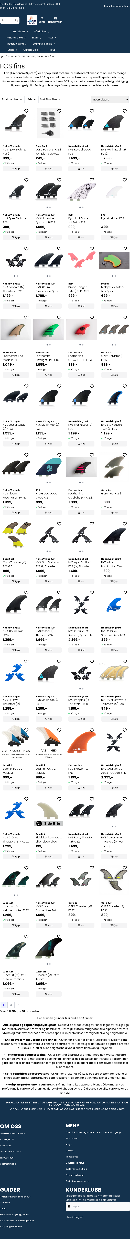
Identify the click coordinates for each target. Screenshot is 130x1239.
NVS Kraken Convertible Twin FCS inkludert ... (47, 908)
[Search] (17, 20)
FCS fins (49, 56)
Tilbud (52, 50)
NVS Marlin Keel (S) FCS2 (48, 702)
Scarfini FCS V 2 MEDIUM (46, 771)
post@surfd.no (8, 1163)
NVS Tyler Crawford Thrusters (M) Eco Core (113, 702)
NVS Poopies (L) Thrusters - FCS (78, 702)
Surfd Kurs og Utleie (76, 1168)
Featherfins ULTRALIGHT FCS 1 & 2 (80, 358)
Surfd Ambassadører (77, 1181)
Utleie (3, 1208)
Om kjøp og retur (75, 1162)
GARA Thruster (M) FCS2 (80, 908)
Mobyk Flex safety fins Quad (112, 289)
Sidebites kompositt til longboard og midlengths (49, 840)
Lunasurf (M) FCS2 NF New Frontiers (14, 977)
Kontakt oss (117, 6)
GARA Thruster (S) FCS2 (112, 908)
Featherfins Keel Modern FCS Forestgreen (13, 358)
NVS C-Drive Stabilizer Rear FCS (113, 633)
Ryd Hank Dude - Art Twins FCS (79, 220)
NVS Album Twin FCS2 (13, 633)
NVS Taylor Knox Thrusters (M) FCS (112, 840)
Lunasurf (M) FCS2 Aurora (47, 977)
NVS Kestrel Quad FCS (79, 152)
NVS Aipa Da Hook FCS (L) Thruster (47, 564)
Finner (40, 56)
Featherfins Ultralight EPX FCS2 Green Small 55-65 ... (48, 358)
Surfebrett (12, 56)
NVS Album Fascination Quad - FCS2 (48, 289)
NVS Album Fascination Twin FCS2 (112, 564)
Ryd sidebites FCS (112, 218)
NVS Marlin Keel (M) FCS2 (113, 152)
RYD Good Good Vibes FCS (47, 496)
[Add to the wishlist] (26, 111)
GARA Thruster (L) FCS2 (112, 358)
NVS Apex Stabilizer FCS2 (15, 152)
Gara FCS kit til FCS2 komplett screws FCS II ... (48, 152)
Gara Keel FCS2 (111, 493)
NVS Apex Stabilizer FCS (15, 220)
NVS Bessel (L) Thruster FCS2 (44, 633)
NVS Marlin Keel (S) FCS (80, 427)
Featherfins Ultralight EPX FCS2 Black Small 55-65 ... (81, 496)
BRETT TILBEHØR (27, 56)
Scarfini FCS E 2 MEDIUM (12, 771)
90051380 (8, 1157)
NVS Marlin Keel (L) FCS (47, 427)
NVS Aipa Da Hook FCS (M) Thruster (80, 564)
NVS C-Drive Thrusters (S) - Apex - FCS (15, 840)
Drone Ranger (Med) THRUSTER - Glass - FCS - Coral (80, 289)
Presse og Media (75, 1175)
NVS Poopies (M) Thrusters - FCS (13, 289)
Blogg (107, 6)
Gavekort (5, 1202)
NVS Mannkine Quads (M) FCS (45, 220)
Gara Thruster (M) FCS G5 (14, 564)
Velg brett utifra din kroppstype (17, 1220)
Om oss (70, 1150)
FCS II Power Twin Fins (79, 771)
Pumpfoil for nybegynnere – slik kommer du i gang (93, 1132)
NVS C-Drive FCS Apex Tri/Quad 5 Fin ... (81, 633)
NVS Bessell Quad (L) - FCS (14, 427)
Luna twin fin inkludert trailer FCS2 (16, 908)
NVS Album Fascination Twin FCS (14, 496)
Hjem (3, 56)
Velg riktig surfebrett (11, 1226)
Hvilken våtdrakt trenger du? (15, 1196)
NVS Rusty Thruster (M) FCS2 (80, 840)
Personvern (72, 1138)
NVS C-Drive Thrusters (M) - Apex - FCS (12, 702)
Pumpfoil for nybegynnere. (14, 1214)
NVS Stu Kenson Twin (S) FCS (111, 427)
